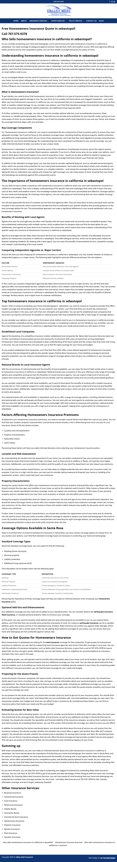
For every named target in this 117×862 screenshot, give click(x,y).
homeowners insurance (12, 211)
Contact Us (91, 21)
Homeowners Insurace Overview (69, 842)
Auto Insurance (10, 801)
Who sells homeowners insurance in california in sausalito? (28, 842)
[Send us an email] (114, 2)
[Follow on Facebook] (109, 2)
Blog (101, 21)
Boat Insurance (10, 833)
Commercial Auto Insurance (16, 817)
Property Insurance (12, 825)
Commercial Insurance (13, 797)
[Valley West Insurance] (58, 10)
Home (15, 21)
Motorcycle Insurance (13, 805)
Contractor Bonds (11, 813)
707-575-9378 (17, 34)
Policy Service (75, 21)
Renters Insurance (12, 829)
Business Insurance (12, 793)
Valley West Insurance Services (38, 762)
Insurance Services (38, 21)
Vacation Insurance (12, 837)
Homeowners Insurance (24, 91)
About (24, 21)
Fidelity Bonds (10, 809)
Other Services (58, 21)
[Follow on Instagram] (112, 2)
